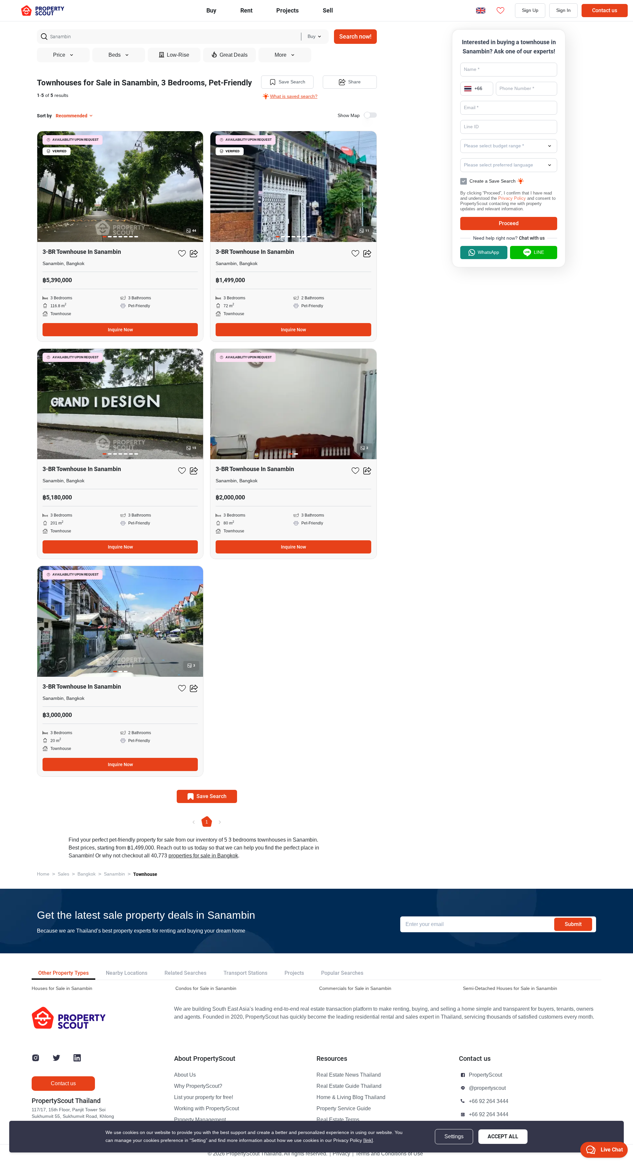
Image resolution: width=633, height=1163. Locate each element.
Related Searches (185, 973)
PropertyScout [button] (485, 1075)
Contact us (604, 10)
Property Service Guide (343, 1108)
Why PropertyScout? (198, 1086)
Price (59, 55)
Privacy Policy (512, 198)
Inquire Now (120, 329)
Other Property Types (63, 973)
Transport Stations (245, 973)
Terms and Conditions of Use (389, 1153)
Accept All (503, 1136)
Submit (573, 924)
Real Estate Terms (337, 1120)
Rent (246, 10)
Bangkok (86, 874)
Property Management (200, 1120)
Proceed (509, 223)
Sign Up (530, 10)
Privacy (341, 1153)
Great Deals (234, 55)
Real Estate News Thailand (348, 1075)
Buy (211, 10)
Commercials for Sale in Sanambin (355, 988)
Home (43, 874)
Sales (63, 874)
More (280, 55)
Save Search (292, 82)
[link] (368, 1140)
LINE (539, 252)
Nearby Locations (126, 973)
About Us (185, 1075)
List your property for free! (203, 1097)
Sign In (563, 10)
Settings (454, 1136)
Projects (294, 973)
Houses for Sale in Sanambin (62, 988)
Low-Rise (178, 55)
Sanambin (114, 874)
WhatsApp (488, 252)
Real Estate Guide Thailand (348, 1086)
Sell (328, 10)
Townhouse (145, 874)
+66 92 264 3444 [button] (488, 1101)
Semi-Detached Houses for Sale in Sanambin (510, 988)
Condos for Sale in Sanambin (205, 988)
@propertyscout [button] (487, 1088)
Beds (114, 55)
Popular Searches (342, 973)
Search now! (355, 36)
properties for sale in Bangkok (203, 855)
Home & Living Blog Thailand (350, 1097)
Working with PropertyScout (206, 1108)
